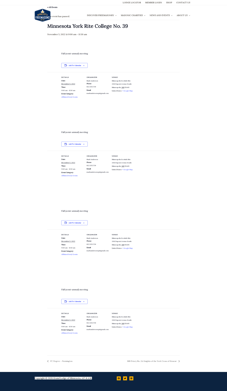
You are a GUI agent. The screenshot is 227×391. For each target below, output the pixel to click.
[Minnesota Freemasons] (42, 15)
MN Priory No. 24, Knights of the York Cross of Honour (152, 361)
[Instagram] (131, 378)
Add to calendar (75, 65)
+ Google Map (127, 91)
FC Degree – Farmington (61, 361)
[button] (115, 15)
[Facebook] (119, 378)
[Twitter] (125, 378)
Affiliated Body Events (69, 97)
